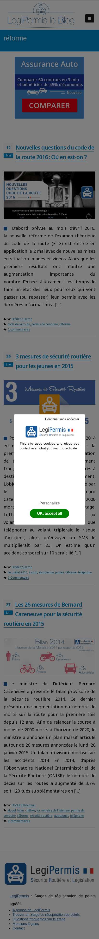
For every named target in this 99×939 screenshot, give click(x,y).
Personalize (49, 503)
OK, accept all (49, 514)
